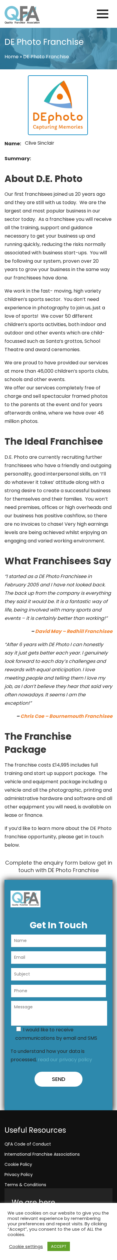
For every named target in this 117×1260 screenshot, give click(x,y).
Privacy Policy (18, 1175)
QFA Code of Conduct (27, 1144)
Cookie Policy (18, 1164)
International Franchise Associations (42, 1154)
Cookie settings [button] (26, 1246)
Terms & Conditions (25, 1185)
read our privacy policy (65, 1059)
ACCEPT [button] (58, 1246)
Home (11, 56)
